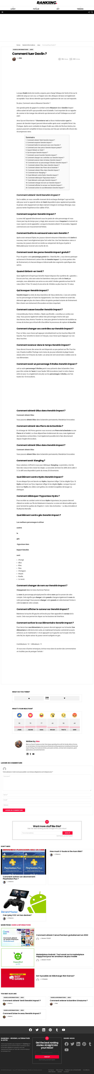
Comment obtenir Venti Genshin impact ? (41, 140)
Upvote (29, 698)
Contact (66, 1071)
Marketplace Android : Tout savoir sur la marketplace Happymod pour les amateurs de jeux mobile (60, 955)
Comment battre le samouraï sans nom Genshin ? (44, 145)
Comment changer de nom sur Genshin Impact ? (44, 183)
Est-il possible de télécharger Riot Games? (55, 976)
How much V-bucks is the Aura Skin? (66, 851)
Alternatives (51, 1071)
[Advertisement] (47, 28)
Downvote (64, 698)
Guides (60, 1071)
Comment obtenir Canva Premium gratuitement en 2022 (62, 935)
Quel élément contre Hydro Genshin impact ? (43, 175)
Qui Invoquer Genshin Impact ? (37, 152)
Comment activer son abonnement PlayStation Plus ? (19, 877)
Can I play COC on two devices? (17, 915)
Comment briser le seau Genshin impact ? (22, 1013)
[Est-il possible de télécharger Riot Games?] (17, 978)
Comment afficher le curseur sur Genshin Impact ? (45, 185)
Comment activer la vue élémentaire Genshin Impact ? (46, 188)
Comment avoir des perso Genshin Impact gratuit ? (44, 147)
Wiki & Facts (59, 1070)
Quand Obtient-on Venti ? (35, 150)
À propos (51, 1070)
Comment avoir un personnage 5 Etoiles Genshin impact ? (47, 163)
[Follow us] (89, 12)
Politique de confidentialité (73, 1070)
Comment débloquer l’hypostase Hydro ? (42, 178)
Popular (36, 9)
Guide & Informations (21, 925)
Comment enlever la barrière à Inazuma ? (69, 1000)
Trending (80, 9)
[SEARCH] (92, 12)
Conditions (86, 1070)
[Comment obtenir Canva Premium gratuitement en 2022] (17, 937)
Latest (13, 9)
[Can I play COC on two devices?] (23, 900)
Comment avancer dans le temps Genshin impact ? (44, 160)
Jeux (22, 997)
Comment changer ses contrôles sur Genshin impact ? (45, 157)
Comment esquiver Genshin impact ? (39, 142)
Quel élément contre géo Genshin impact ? (42, 180)
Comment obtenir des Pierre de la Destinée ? (43, 167)
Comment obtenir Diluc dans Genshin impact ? (43, 165)
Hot (58, 9)
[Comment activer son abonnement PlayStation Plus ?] (23, 862)
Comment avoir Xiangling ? (37, 173)
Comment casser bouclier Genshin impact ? (42, 155)
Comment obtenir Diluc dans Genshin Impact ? (43, 170)
